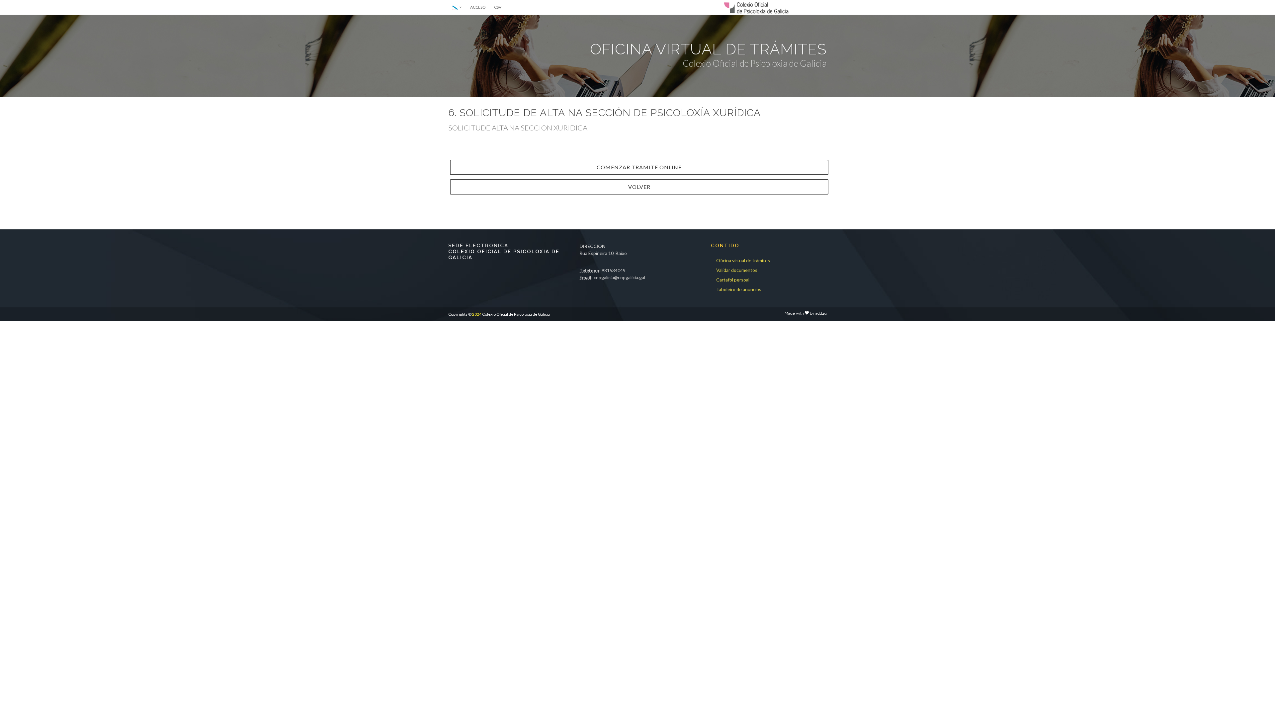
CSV (497, 7)
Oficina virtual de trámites (743, 260)
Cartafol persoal (732, 279)
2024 (476, 314)
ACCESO (478, 7)
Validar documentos (736, 270)
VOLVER (639, 187)
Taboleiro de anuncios (738, 289)
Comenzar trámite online (639, 167)
